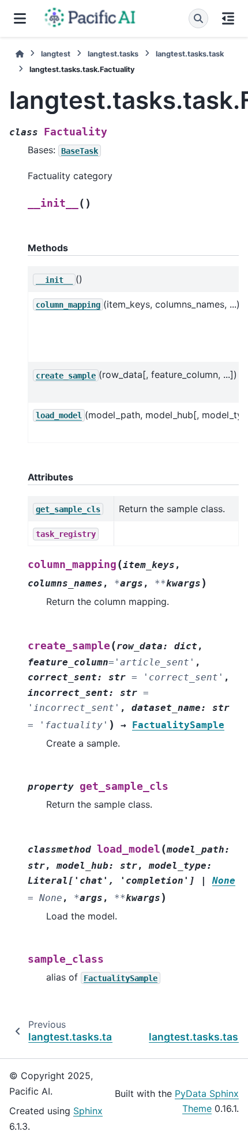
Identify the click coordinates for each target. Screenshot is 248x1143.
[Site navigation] (20, 18)
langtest (55, 54)
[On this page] (228, 18)
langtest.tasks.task (190, 54)
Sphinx (88, 1110)
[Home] (20, 54)
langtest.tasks (113, 54)
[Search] (198, 18)
